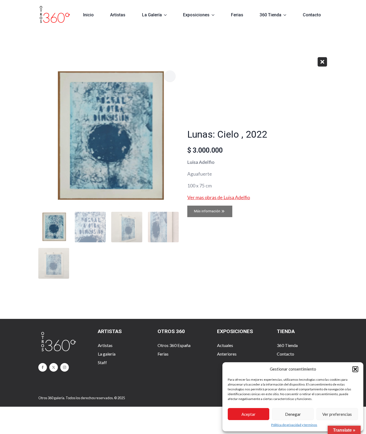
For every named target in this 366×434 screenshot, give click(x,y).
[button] (355, 369)
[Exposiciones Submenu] (215, 15)
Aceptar (248, 414)
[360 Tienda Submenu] (287, 15)
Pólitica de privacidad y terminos (294, 425)
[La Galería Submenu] (167, 15)
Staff (102, 362)
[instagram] (64, 367)
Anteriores (227, 353)
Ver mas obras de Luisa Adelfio (218, 197)
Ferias (237, 14)
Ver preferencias (337, 414)
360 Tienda (270, 14)
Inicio (88, 14)
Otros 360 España (174, 345)
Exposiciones (196, 14)
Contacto (312, 14)
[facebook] (42, 367)
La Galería (152, 14)
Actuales (225, 345)
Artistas (117, 14)
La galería (106, 353)
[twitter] (53, 367)
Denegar (293, 414)
